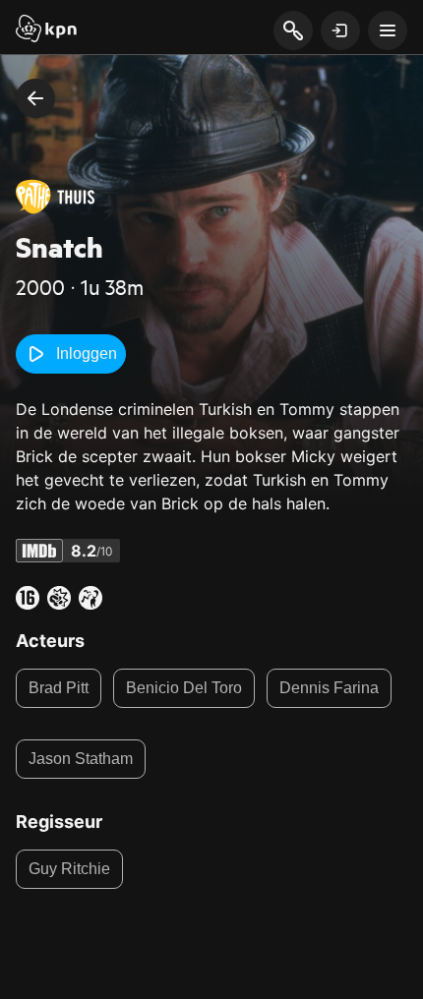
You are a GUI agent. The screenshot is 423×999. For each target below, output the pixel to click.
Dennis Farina (329, 687)
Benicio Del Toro (184, 687)
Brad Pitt (59, 687)
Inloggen (86, 353)
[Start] (46, 30)
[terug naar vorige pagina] (35, 98)
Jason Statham (81, 758)
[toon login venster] (340, 30)
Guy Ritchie (69, 868)
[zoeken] (292, 31)
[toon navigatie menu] (387, 30)
